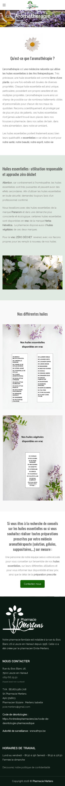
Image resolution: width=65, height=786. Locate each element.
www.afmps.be (38, 731)
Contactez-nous (32, 584)
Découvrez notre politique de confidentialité (26, 767)
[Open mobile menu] (4, 5)
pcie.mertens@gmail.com (16, 706)
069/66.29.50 (10, 677)
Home (23, 23)
